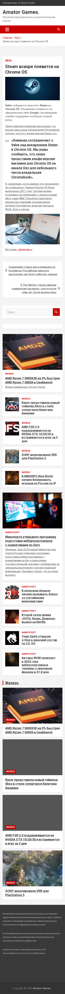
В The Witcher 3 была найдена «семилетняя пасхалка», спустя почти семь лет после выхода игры (33, 288)
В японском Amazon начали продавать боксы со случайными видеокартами (40, 596)
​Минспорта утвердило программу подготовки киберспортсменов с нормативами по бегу (30, 541)
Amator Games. (21, 12)
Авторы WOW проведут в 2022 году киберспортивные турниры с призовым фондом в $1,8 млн (39, 665)
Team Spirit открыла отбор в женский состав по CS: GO (39, 640)
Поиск (56, 312)
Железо (9, 374)
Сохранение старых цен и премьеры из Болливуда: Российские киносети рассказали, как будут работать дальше (33, 270)
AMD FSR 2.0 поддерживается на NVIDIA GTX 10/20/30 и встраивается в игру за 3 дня (40, 434)
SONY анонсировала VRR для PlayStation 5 (39, 456)
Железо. (12, 683)
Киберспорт (12, 532)
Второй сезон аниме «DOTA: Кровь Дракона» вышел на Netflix (38, 618)
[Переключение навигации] (7, 29)
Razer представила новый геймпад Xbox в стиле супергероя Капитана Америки (41, 408)
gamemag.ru (25, 249)
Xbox (8, 60)
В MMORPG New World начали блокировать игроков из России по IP (39, 479)
